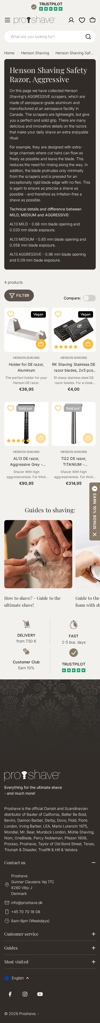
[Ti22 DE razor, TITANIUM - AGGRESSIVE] (74, 424)
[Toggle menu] (7, 20)
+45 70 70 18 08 (25, 911)
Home (9, 53)
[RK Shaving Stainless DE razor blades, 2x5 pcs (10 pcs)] (74, 330)
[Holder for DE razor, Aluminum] (26, 330)
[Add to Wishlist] (10, 314)
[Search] (88, 36)
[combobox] (50, 37)
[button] (94, 512)
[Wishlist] (82, 20)
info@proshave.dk (26, 902)
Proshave (27, 1013)
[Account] (71, 20)
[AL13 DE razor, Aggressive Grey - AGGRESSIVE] (26, 424)
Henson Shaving (35, 53)
